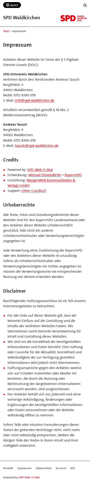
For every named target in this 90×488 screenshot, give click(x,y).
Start (6, 31)
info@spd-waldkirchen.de (34, 100)
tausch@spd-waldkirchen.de (36, 145)
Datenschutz (43, 468)
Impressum (24, 468)
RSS (72, 468)
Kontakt (8, 468)
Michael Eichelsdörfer (44, 175)
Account (61, 468)
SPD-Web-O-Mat (40, 169)
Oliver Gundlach (34, 190)
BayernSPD (73, 175)
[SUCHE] (85, 5)
